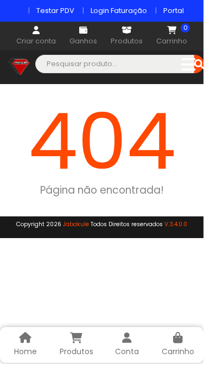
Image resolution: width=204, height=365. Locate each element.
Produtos (127, 41)
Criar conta (36, 41)
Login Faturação (119, 10)
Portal (173, 10)
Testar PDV (55, 10)
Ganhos (83, 41)
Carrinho (171, 36)
